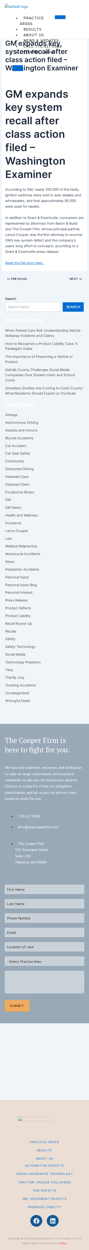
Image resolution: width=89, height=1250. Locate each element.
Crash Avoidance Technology (44, 1174)
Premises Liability (44, 1207)
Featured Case (16, 477)
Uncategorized (17, 693)
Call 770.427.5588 (42, 46)
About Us (33, 35)
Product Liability (18, 616)
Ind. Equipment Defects (44, 1199)
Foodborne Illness (19, 492)
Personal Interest (19, 592)
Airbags (11, 415)
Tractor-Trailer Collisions (44, 1182)
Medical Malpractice (21, 546)
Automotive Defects (44, 1165)
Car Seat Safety (17, 453)
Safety (10, 639)
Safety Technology (20, 647)
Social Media (15, 654)
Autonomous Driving (21, 422)
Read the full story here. (24, 263)
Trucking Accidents (20, 685)
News (9, 562)
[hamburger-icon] (60, 17)
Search (10, 299)
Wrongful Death (17, 701)
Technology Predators (23, 662)
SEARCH (73, 307)
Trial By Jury (14, 677)
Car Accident (15, 446)
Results (32, 29)
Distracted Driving (19, 469)
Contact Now (38, 52)
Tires (9, 670)
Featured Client (17, 484)
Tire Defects (45, 1190)
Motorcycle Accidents (22, 554)
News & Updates (41, 41)
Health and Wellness (21, 515)
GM (8, 500)
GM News (13, 507)
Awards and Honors (21, 430)
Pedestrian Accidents (22, 569)
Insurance (13, 523)
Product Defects (18, 608)
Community (14, 461)
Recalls (10, 631)
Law (8, 538)
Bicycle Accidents (19, 438)
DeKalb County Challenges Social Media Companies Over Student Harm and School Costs (40, 375)
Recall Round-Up (18, 623)
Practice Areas (32, 21)
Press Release (16, 600)
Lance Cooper (16, 531)
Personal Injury (17, 577)
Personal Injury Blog (21, 585)
